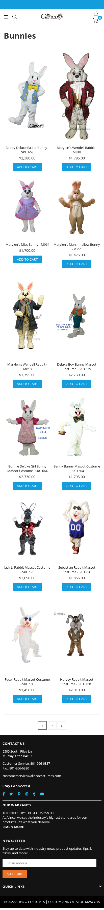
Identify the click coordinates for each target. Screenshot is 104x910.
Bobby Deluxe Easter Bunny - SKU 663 (27, 149)
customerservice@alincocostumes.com (32, 776)
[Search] (14, 16)
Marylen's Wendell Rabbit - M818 (77, 149)
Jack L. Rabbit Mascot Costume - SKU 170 (27, 569)
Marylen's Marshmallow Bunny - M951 (77, 246)
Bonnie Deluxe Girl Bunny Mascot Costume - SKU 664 (27, 468)
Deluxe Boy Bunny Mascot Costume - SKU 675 (76, 366)
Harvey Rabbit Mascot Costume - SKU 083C (76, 681)
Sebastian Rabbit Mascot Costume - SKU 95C (76, 569)
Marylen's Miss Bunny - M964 (27, 244)
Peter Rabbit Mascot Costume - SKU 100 (27, 681)
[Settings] (96, 12)
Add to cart (27, 167)
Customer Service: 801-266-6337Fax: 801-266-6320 (26, 765)
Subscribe (15, 874)
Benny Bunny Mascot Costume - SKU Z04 (77, 468)
